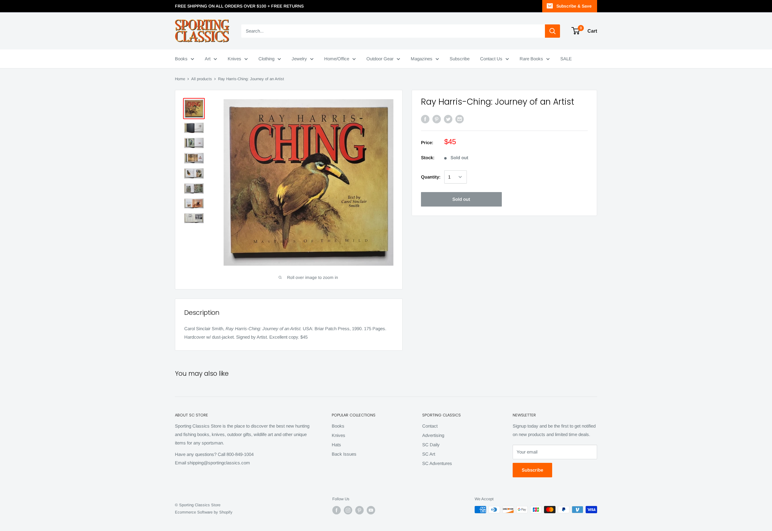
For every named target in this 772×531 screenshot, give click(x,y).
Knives (234, 58)
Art (207, 58)
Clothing (266, 58)
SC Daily (431, 444)
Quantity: (431, 176)
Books (181, 58)
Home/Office (336, 58)
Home (180, 79)
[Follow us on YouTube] (371, 510)
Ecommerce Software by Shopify (204, 512)
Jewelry (299, 58)
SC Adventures (437, 463)
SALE (566, 58)
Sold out (461, 199)
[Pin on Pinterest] (436, 119)
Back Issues (344, 454)
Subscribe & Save (574, 6)
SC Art (428, 454)
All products (201, 79)
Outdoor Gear (380, 58)
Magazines (421, 58)
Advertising (433, 435)
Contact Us (491, 58)
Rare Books (531, 58)
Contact (430, 425)
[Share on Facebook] (425, 119)
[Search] (552, 31)
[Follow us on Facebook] (336, 510)
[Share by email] (459, 119)
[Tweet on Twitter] (448, 119)
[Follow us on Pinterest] (359, 510)
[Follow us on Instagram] (348, 510)
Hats (336, 444)
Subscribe (460, 58)
